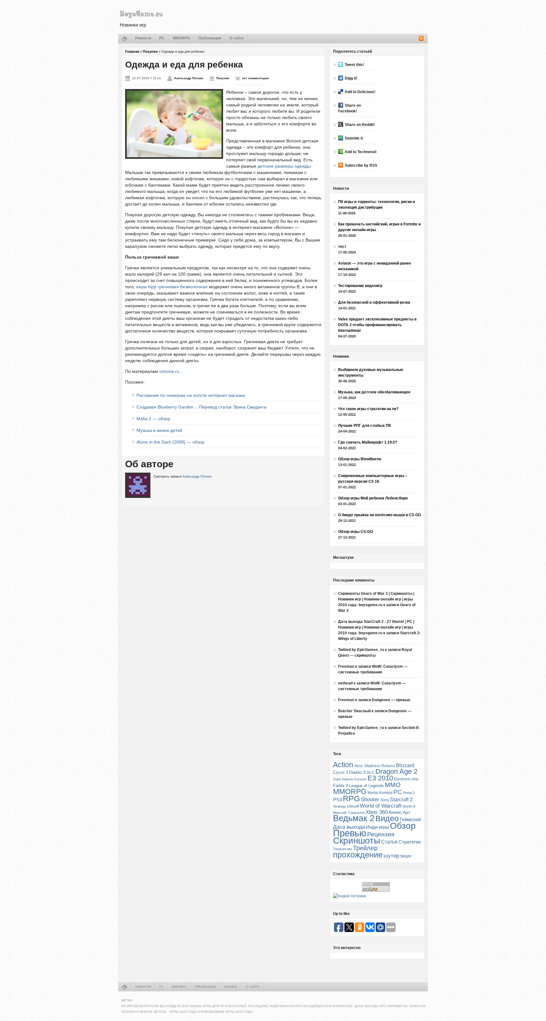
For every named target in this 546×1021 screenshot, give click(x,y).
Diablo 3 (357, 772)
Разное (230, 986)
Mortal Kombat (379, 793)
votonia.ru (169, 371)
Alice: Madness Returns (374, 766)
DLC (370, 772)
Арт (406, 812)
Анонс (395, 812)
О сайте (236, 38)
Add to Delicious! (360, 92)
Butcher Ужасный (354, 711)
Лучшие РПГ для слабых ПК (364, 425)
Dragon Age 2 (396, 771)
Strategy (339, 806)
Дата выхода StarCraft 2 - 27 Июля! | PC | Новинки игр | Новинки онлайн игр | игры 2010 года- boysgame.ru (376, 627)
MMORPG (181, 38)
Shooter (370, 800)
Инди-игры (377, 827)
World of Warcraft (381, 806)
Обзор (403, 826)
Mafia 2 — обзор (153, 418)
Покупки (150, 51)
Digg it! (351, 78)
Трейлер (365, 848)
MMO (393, 784)
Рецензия (380, 834)
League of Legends (366, 785)
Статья (389, 842)
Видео (387, 818)
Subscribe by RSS (361, 165)
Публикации (209, 38)
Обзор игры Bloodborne (359, 459)
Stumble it (354, 138)
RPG (351, 798)
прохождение (358, 854)
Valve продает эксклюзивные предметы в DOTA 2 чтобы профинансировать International (377, 325)
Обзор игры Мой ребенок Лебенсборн (373, 498)
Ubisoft (353, 806)
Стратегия (409, 842)
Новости (143, 38)
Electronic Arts (406, 779)
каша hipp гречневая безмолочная (172, 286)
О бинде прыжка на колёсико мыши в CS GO (379, 515)
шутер (391, 856)
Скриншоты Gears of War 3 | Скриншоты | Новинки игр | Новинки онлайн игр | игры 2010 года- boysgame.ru (376, 599)
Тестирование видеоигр (360, 286)
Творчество (342, 849)
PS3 (337, 799)
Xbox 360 (377, 812)
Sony (384, 800)
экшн (405, 855)
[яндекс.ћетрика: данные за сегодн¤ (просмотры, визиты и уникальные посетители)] (349, 896)
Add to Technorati (360, 152)
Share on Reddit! (360, 124)
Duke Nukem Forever (350, 779)
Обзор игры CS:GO (355, 531)
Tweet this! (354, 65)
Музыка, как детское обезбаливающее (374, 392)
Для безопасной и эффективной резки (374, 302)
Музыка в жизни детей (159, 430)
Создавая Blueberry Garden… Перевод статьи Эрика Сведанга (201, 406)
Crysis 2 (340, 772)
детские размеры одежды (284, 166)
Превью (349, 833)
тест (342, 246)
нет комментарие (255, 78)
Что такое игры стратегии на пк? (368, 409)
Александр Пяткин (188, 78)
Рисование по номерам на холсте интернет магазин (190, 395)
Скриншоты (356, 840)
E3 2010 (380, 778)
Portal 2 (409, 793)
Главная (132, 51)
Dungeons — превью (391, 700)
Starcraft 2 (401, 799)
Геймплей (410, 819)
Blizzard (405, 765)
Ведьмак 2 (353, 818)
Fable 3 (340, 785)
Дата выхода (349, 827)
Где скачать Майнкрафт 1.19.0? (367, 442)
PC (162, 38)
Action (343, 765)
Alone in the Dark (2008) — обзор (170, 442)
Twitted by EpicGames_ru (361, 650)
